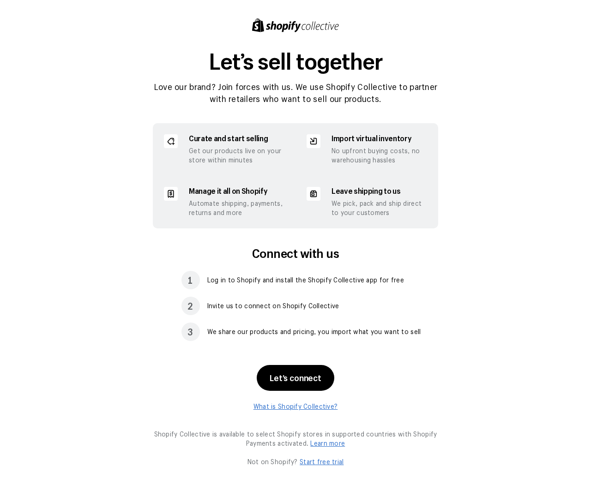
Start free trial (322, 461)
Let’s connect (295, 377)
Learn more (327, 443)
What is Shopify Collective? (295, 406)
